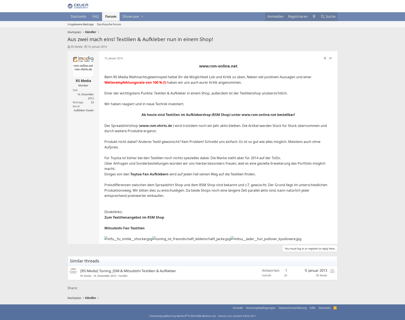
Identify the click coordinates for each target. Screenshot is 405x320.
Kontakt (238, 308)
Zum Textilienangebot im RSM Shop (134, 217)
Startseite (78, 16)
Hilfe (312, 308)
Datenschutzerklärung (293, 308)
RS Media (76, 46)
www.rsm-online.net (218, 66)
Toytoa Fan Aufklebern (149, 174)
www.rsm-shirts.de (156, 125)
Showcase (131, 16)
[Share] (325, 58)
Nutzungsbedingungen (260, 308)
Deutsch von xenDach (237, 315)
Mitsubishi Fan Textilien (124, 228)
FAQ (95, 16)
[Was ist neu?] (314, 16)
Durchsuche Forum (109, 24)
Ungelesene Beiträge (81, 24)
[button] (142, 16)
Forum (110, 16)
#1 (330, 58)
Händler (123, 276)
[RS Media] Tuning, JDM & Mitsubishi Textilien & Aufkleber (128, 270)
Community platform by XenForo (182, 315)
